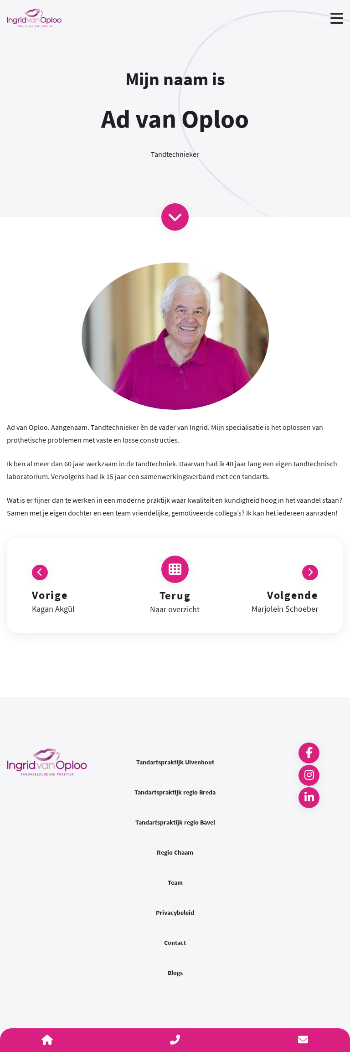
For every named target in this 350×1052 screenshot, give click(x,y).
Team (175, 882)
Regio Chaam (175, 852)
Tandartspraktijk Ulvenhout (175, 762)
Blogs (175, 973)
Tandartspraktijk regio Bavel (175, 822)
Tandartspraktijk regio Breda (175, 792)
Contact (175, 943)
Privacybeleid (175, 912)
